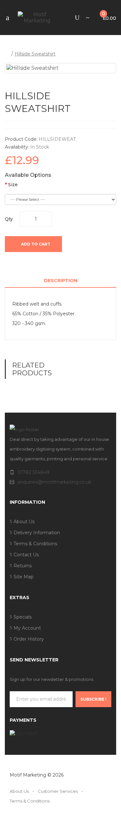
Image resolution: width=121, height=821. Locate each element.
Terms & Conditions (35, 544)
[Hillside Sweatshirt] (60, 68)
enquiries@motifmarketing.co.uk (54, 482)
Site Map (24, 577)
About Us (24, 522)
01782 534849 (33, 472)
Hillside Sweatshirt (35, 54)
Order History (29, 639)
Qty (9, 219)
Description (60, 281)
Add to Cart (35, 244)
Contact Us (26, 555)
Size (13, 184)
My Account (27, 628)
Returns (23, 566)
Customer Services (58, 791)
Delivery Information (37, 533)
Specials (23, 617)
